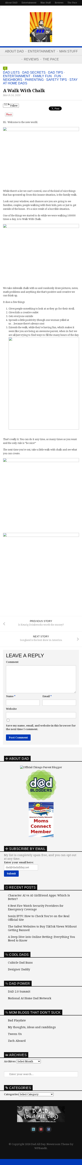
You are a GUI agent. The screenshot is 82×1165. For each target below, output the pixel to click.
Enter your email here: (19, 862)
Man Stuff (45, 2)
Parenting (34, 79)
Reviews (59, 2)
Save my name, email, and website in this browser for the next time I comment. (41, 727)
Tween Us (15, 1034)
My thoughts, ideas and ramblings (32, 1027)
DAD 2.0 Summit (19, 991)
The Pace (72, 2)
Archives (10, 1061)
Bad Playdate (17, 1020)
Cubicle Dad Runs (20, 962)
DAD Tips (55, 72)
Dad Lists (11, 72)
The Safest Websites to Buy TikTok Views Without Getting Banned (42, 928)
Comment (12, 661)
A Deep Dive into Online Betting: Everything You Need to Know (41, 938)
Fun (57, 76)
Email (47, 696)
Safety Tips (56, 79)
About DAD (11, 2)
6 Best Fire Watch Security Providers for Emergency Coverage (35, 907)
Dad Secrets (34, 72)
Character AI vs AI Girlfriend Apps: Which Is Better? (39, 897)
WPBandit (40, 1148)
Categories (11, 1094)
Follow (14, 105)
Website (11, 708)
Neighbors (12, 79)
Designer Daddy (19, 969)
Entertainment (28, 2)
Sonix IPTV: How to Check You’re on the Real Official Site (38, 918)
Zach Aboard (17, 1040)
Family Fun (42, 76)
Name (11, 696)
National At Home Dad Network (29, 998)
